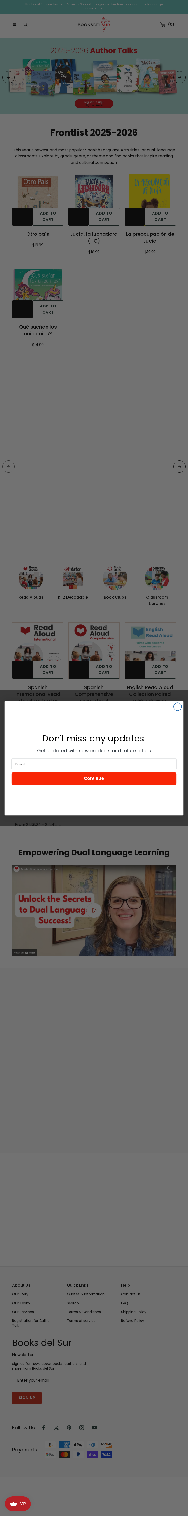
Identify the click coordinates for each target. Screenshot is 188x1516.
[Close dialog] (178, 707)
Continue (94, 778)
